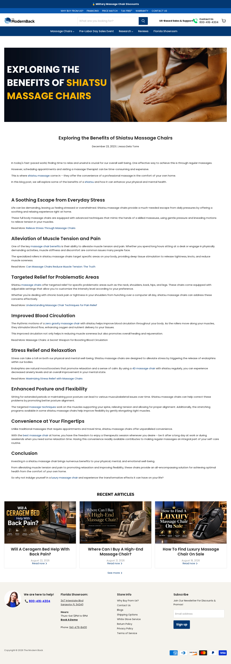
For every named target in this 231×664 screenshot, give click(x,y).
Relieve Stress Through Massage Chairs (50, 228)
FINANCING (93, 10)
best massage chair (35, 435)
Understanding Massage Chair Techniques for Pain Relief (61, 305)
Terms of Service (127, 633)
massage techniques (42, 407)
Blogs (120, 610)
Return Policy (124, 624)
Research (125, 31)
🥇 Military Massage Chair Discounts (115, 4)
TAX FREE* (126, 10)
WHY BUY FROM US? (72, 10)
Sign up (181, 624)
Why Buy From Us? (128, 600)
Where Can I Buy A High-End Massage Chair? (115, 551)
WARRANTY (142, 10)
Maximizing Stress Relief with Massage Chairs (54, 378)
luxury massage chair (64, 477)
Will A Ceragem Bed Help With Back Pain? (40, 551)
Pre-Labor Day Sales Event (96, 31)
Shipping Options (127, 614)
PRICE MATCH (110, 10)
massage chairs (31, 285)
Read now (38, 563)
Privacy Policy (125, 628)
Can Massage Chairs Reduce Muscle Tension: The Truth (60, 266)
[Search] (143, 21)
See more (114, 573)
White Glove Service (129, 619)
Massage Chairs (61, 31)
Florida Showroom (165, 31)
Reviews (143, 31)
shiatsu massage (39, 175)
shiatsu (89, 182)
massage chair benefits (46, 246)
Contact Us (124, 605)
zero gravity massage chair (62, 323)
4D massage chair (143, 368)
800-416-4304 (39, 601)
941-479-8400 (78, 627)
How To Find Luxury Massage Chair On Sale (191, 551)
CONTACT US (159, 10)
